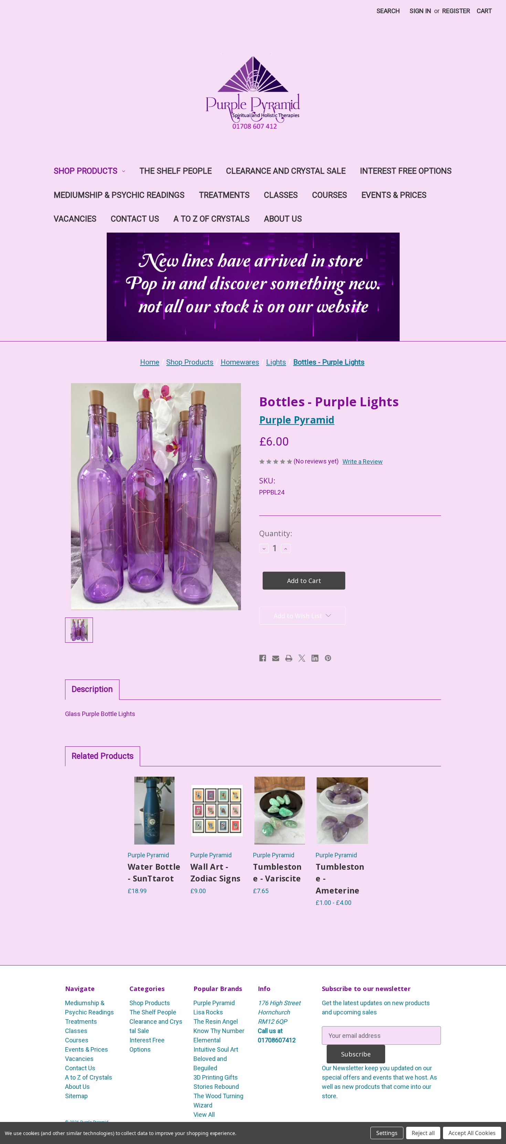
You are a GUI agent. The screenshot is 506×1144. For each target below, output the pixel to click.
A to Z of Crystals (211, 219)
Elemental (207, 1040)
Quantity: (275, 533)
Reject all (423, 1133)
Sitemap (76, 1096)
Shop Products (85, 171)
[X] (301, 658)
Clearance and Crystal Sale (286, 171)
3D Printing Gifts (215, 1077)
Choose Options (217, 821)
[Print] (288, 658)
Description (92, 689)
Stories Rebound (216, 1086)
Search (388, 10)
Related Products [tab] (103, 756)
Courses (329, 195)
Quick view (154, 800)
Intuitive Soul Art (215, 1049)
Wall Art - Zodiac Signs (215, 872)
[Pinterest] (328, 658)
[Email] (275, 658)
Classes (281, 195)
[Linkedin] (315, 658)
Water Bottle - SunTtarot (154, 872)
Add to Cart (154, 821)
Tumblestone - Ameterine (340, 878)
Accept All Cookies (472, 1133)
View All (204, 1114)
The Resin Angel (215, 1021)
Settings (387, 1133)
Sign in (420, 10)
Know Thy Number (218, 1030)
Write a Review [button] (362, 461)
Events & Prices (393, 195)
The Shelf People (175, 171)
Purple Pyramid (214, 1003)
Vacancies (75, 219)
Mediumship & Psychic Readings (119, 195)
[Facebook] (262, 658)
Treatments (224, 195)
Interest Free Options (406, 171)
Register (456, 10)
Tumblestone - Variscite (277, 872)
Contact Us (135, 219)
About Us (283, 219)
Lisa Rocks (208, 1012)
